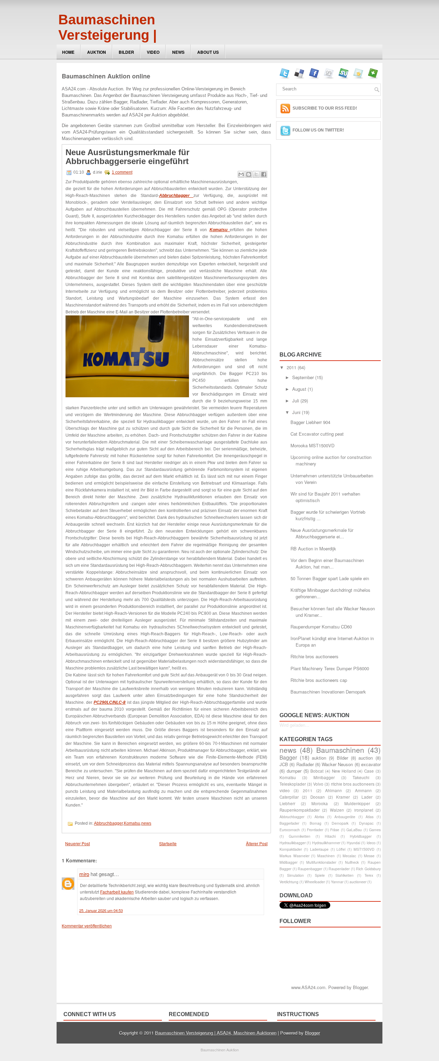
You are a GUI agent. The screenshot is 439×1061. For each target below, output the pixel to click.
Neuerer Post (77, 843)
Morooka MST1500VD (312, 445)
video (285, 790)
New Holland (344, 771)
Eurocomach (290, 829)
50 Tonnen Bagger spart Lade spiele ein (329, 578)
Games (375, 829)
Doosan (317, 797)
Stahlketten (344, 875)
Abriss (319, 816)
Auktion (96, 52)
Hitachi (330, 836)
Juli (296, 400)
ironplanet (363, 810)
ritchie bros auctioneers (353, 784)
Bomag (315, 823)
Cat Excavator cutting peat (317, 433)
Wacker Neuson (337, 764)
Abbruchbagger (108, 823)
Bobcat (316, 771)
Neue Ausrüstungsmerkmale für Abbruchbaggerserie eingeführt (127, 157)
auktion (319, 757)
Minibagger (324, 777)
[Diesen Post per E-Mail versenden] (241, 174)
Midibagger (288, 862)
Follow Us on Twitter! (318, 130)
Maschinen (326, 855)
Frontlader (315, 829)
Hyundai (353, 842)
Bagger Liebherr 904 (310, 422)
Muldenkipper (357, 803)
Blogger (360, 987)
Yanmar (337, 881)
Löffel (340, 849)
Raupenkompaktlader (300, 810)
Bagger (288, 757)
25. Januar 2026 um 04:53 (101, 910)
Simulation (295, 875)
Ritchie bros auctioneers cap (318, 680)
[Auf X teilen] (256, 174)
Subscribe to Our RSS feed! (325, 108)
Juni (297, 412)
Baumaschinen (340, 750)
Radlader (305, 764)
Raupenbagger (310, 868)
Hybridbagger (360, 836)
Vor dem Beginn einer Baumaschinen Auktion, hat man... (327, 563)
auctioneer (357, 881)
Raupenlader (339, 868)
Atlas (369, 816)
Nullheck (352, 862)
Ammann (363, 790)
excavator (371, 764)
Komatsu (132, 823)
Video (153, 52)
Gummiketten (299, 836)
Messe (369, 855)
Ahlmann (333, 790)
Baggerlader (289, 823)
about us (208, 52)
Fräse (334, 829)
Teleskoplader (293, 784)
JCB (284, 764)
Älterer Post (257, 843)
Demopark (340, 823)
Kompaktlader (291, 849)
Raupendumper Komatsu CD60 (321, 626)
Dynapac (366, 823)
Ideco (371, 842)
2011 (292, 367)
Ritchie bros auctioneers (314, 656)
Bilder (126, 52)
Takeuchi (361, 777)
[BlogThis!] (248, 174)
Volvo (318, 784)
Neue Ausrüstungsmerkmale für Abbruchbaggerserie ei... (321, 533)
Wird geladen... (294, 725)
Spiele (320, 875)
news (146, 823)
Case (369, 771)
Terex (369, 875)
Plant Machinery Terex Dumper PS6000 (329, 668)
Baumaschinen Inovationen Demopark (328, 691)
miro (84, 873)
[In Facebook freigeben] (263, 174)
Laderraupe (319, 849)
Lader (366, 797)
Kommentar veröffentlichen (87, 925)
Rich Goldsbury (368, 868)
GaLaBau (354, 829)
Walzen (337, 810)
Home (68, 52)
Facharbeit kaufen (117, 892)
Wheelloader (315, 881)
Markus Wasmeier (294, 855)
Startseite (168, 843)
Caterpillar (289, 797)
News (178, 52)
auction (365, 757)
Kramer (343, 797)
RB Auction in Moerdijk (313, 548)
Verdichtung (289, 881)
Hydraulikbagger (293, 842)
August (300, 389)
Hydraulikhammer (326, 842)
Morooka (319, 803)
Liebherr (287, 803)
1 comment (122, 172)
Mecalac (349, 855)
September (303, 377)
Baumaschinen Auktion (220, 1049)
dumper (294, 770)
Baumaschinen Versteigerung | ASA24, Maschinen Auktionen (119, 42)
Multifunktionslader (321, 862)
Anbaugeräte (344, 816)
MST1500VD (364, 849)
